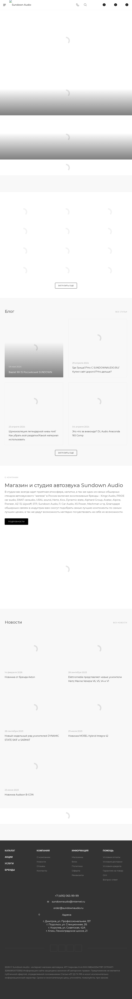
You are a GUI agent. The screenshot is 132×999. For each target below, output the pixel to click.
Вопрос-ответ (110, 879)
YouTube (70, 948)
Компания (43, 850)
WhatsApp (78, 948)
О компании (43, 857)
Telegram (61, 948)
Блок (74, 861)
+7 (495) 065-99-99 (67, 896)
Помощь (108, 850)
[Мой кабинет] (92, 5)
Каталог (10, 850)
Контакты (42, 870)
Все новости (120, 623)
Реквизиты (78, 875)
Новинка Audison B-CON (19, 794)
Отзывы (41, 866)
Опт (105, 875)
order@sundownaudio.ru (68, 908)
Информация (80, 850)
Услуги (9, 863)
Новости (41, 861)
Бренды (10, 870)
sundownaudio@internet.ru (68, 901)
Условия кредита (112, 866)
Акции (9, 857)
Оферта (76, 870)
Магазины (77, 857)
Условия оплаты (111, 857)
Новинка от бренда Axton (20, 677)
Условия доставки (112, 861)
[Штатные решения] (66, 93)
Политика (77, 866)
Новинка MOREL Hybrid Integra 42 (88, 735)
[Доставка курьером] (66, 137)
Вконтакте (53, 948)
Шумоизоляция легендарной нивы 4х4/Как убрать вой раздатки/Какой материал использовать (33, 435)
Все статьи (121, 312)
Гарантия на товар (113, 870)
